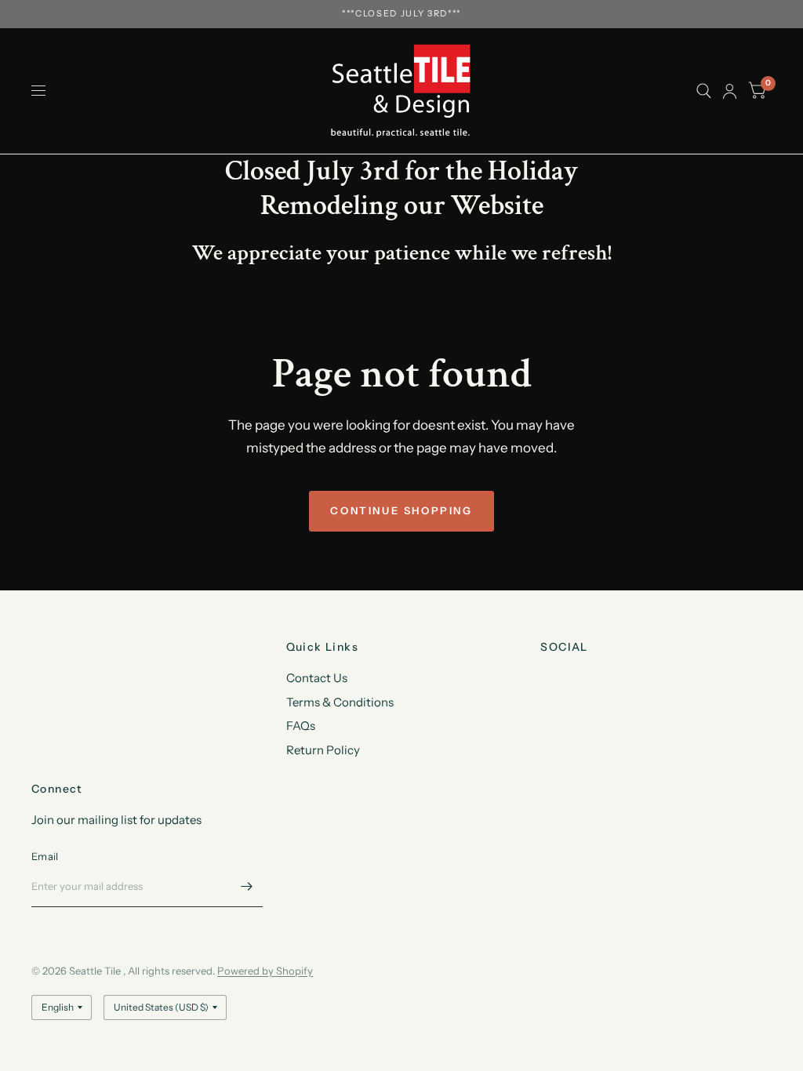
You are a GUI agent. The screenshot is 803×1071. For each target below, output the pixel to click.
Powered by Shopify (265, 970)
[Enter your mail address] (247, 886)
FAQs (300, 725)
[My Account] (730, 91)
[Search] (704, 91)
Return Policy (323, 749)
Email (44, 856)
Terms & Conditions (340, 702)
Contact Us (316, 677)
